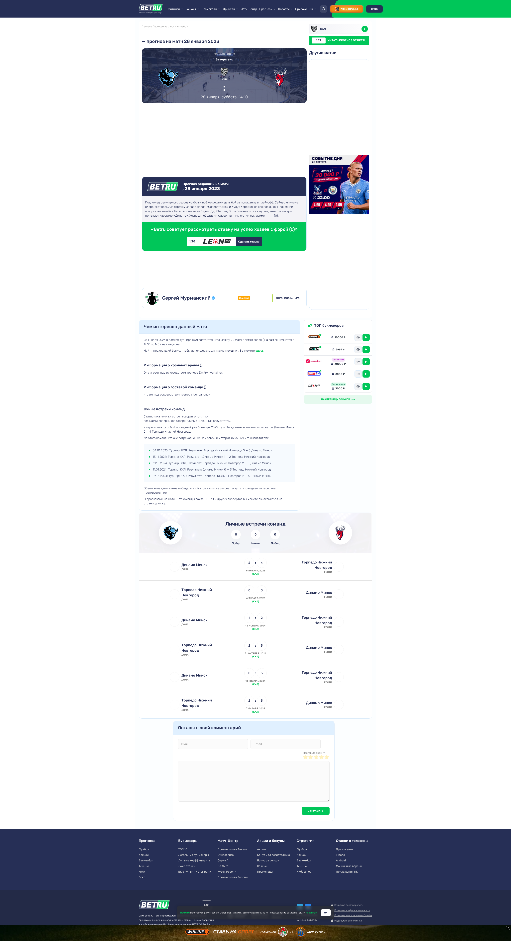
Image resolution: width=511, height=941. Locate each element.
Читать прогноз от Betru (341, 40)
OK (325, 912)
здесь (260, 350)
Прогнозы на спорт (163, 26)
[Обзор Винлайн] (314, 337)
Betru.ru (185, 912)
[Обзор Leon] (314, 386)
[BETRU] (151, 9)
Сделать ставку (248, 241)
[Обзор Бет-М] (314, 374)
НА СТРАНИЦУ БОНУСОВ (335, 399)
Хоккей (181, 26)
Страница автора (287, 298)
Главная (146, 26)
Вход (374, 9)
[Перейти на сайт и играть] (366, 337)
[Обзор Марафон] (314, 361)
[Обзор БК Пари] (314, 349)
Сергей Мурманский (186, 298)
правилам (311, 912)
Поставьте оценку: (314, 752)
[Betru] (154, 905)
